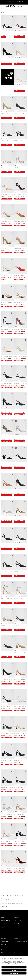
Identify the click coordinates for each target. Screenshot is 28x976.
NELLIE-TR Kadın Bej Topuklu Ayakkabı (6, 491)
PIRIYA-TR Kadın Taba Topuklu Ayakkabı (20, 221)
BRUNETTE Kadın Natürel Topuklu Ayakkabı (6, 221)
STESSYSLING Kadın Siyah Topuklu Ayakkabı (6, 383)
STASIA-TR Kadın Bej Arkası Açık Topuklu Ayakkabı (6, 302)
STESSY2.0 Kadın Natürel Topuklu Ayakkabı (19, 248)
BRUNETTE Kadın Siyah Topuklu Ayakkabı (20, 141)
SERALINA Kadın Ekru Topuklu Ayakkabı (20, 356)
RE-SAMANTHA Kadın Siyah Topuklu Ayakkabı (19, 760)
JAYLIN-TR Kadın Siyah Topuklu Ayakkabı (7, 787)
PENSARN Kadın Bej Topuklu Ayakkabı (6, 626)
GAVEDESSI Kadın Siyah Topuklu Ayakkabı (19, 545)
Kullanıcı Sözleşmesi (5, 944)
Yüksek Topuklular (15, 9)
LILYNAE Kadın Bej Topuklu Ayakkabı (19, 653)
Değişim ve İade (4, 941)
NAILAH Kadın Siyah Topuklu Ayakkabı (7, 141)
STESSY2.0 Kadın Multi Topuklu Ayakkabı (7, 437)
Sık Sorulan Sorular (18, 935)
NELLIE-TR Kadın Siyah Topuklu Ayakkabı (20, 572)
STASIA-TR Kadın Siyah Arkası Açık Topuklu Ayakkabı (7, 760)
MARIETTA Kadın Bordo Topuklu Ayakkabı (19, 33)
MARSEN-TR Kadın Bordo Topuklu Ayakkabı (19, 868)
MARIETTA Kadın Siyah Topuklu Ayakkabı (7, 33)
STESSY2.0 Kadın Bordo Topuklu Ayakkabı (19, 194)
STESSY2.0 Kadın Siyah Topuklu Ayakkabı (20, 491)
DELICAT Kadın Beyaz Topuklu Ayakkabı (7, 168)
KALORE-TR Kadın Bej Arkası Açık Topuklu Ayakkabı (20, 733)
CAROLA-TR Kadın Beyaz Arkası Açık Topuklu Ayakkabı (20, 706)
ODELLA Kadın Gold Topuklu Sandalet (7, 599)
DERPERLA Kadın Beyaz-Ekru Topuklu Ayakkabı (19, 599)
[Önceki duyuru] (2, 2)
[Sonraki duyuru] (25, 2)
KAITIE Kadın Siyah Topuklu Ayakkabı (6, 679)
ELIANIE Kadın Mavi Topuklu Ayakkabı (6, 814)
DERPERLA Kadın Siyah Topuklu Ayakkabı (7, 329)
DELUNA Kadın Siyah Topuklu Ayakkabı (7, 60)
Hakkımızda (16, 917)
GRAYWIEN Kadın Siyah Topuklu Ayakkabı (19, 114)
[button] (2, 6)
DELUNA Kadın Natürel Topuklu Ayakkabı (5, 248)
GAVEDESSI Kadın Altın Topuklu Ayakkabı (19, 302)
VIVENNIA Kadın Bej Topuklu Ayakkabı (20, 518)
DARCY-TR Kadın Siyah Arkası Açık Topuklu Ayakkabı (7, 545)
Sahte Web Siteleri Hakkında (20, 941)
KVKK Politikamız (17, 920)
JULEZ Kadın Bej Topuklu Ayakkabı (19, 814)
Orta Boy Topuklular (6, 9)
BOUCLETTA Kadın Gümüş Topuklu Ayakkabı (6, 518)
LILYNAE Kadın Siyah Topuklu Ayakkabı (7, 733)
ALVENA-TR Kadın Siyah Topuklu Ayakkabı (19, 410)
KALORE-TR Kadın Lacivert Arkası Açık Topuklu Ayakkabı (7, 653)
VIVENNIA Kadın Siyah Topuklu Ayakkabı (5, 706)
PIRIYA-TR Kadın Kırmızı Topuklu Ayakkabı (19, 275)
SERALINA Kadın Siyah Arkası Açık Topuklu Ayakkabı (7, 572)
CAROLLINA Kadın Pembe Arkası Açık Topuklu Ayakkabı (20, 679)
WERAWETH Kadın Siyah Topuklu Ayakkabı (19, 841)
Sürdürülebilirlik (17, 923)
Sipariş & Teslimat (5, 935)
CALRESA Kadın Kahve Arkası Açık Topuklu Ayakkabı (20, 626)
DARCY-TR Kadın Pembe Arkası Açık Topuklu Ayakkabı (7, 194)
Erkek (15, 952)
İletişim (2, 917)
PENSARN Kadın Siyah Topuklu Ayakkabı (7, 464)
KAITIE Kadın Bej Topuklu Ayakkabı (6, 114)
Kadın (2, 952)
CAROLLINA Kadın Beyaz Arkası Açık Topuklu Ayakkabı (7, 841)
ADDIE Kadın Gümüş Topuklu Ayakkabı (20, 168)
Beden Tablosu (4, 938)
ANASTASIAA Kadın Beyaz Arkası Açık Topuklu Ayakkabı (7, 868)
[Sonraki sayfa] (19, 881)
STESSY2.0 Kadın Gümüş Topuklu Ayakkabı (19, 437)
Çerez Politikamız (5, 923)
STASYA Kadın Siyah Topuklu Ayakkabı (6, 410)
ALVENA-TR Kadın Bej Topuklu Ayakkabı (7, 356)
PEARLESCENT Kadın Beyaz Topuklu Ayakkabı (6, 275)
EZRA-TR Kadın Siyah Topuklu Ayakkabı (20, 464)
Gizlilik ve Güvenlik (5, 920)
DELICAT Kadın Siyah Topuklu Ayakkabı (20, 383)
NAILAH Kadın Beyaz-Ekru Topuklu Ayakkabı (19, 87)
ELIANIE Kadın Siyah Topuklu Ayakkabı (20, 787)
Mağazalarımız (4, 927)
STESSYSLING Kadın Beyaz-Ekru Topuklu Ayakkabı (20, 60)
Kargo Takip (16, 938)
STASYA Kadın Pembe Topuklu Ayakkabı (20, 329)
